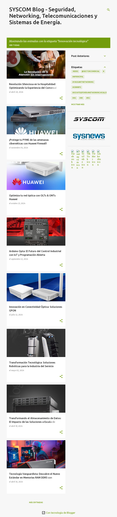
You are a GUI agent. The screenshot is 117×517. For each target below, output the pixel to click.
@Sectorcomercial (90, 71)
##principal (78, 77)
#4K (81, 98)
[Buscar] (108, 9)
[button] (61, 98)
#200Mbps (77, 87)
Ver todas (14, 45)
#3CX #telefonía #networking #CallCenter (92, 92)
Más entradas (36, 502)
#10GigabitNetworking (83, 82)
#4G (74, 98)
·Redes (75, 71)
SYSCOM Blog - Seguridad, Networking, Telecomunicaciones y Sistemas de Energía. (53, 15)
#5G (88, 98)
